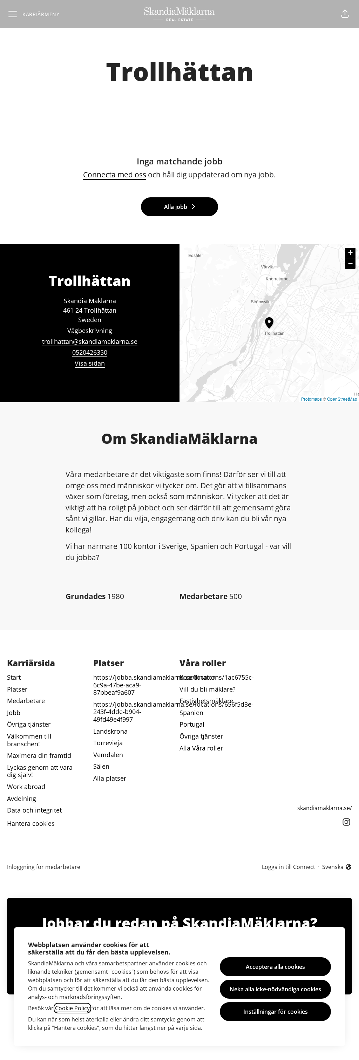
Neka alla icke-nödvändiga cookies (275, 989)
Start (14, 677)
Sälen (101, 766)
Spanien (191, 712)
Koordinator (197, 677)
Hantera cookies (31, 823)
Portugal (192, 724)
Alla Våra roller (201, 748)
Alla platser (109, 778)
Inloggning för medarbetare (43, 867)
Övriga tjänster (28, 724)
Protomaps (311, 399)
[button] (345, 14)
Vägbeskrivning (89, 330)
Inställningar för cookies (275, 1011)
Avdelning (21, 798)
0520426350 (89, 352)
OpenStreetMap (342, 399)
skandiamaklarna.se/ (324, 808)
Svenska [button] (334, 867)
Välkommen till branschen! (29, 740)
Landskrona (110, 731)
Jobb (13, 712)
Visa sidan (90, 363)
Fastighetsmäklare (206, 701)
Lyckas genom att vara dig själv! (40, 771)
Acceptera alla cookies (275, 967)
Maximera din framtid (39, 755)
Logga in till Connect (288, 867)
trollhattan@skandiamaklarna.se (89, 341)
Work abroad (26, 786)
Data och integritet (34, 810)
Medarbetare (26, 701)
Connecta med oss (114, 174)
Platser (17, 689)
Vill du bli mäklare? (208, 689)
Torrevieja (108, 743)
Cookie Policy (72, 1008)
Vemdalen (108, 754)
